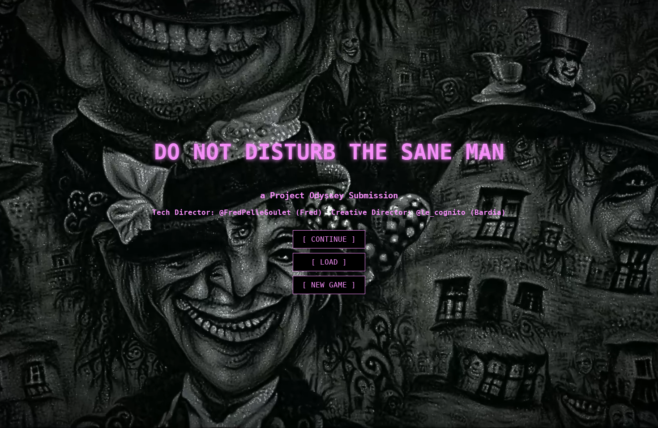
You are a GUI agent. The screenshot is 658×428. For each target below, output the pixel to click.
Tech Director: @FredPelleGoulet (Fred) (237, 212)
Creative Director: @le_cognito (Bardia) (418, 212)
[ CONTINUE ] (329, 239)
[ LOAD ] (329, 262)
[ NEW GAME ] (329, 285)
